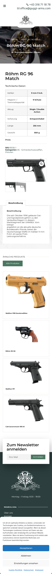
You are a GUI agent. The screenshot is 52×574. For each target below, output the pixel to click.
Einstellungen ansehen (26, 563)
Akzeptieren (26, 548)
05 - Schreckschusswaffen (22, 52)
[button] (4, 6)
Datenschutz (29, 570)
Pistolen (37, 52)
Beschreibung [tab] (15, 203)
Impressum (39, 570)
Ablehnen (26, 555)
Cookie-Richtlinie (15, 570)
